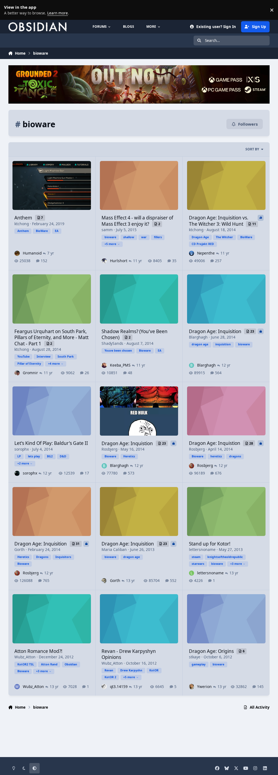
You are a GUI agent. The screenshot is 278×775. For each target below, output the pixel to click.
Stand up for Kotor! (209, 544)
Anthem (23, 218)
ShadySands (112, 343)
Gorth (19, 549)
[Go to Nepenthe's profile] (191, 253)
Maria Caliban (114, 549)
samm (107, 229)
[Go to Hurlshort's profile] (104, 261)
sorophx (21, 449)
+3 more (236, 564)
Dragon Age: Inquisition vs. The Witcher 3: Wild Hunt (218, 221)
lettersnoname (202, 549)
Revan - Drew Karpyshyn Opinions (129, 654)
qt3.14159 (119, 686)
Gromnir (30, 372)
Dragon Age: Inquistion (128, 443)
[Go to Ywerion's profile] (191, 686)
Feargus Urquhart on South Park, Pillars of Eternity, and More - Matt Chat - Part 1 (51, 337)
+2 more (23, 463)
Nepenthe (206, 253)
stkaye (194, 656)
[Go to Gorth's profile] (104, 580)
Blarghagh (198, 337)
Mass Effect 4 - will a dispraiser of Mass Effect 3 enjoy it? (137, 221)
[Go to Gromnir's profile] (17, 373)
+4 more (54, 363)
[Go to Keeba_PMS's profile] (104, 365)
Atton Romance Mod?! (38, 651)
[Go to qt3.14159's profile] (104, 686)
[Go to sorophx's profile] (17, 473)
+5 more (110, 244)
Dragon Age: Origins (212, 651)
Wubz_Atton (25, 656)
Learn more (11, 10)
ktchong (21, 223)
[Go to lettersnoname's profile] (191, 573)
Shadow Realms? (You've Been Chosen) (135, 334)
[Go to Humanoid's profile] (17, 253)
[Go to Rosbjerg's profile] (191, 465)
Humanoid (32, 253)
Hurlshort (118, 260)
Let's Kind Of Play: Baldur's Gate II (51, 443)
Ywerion (204, 686)
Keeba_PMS (120, 365)
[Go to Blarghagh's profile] (191, 365)
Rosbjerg (109, 449)
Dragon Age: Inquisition (215, 331)
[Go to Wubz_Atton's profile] (17, 686)
